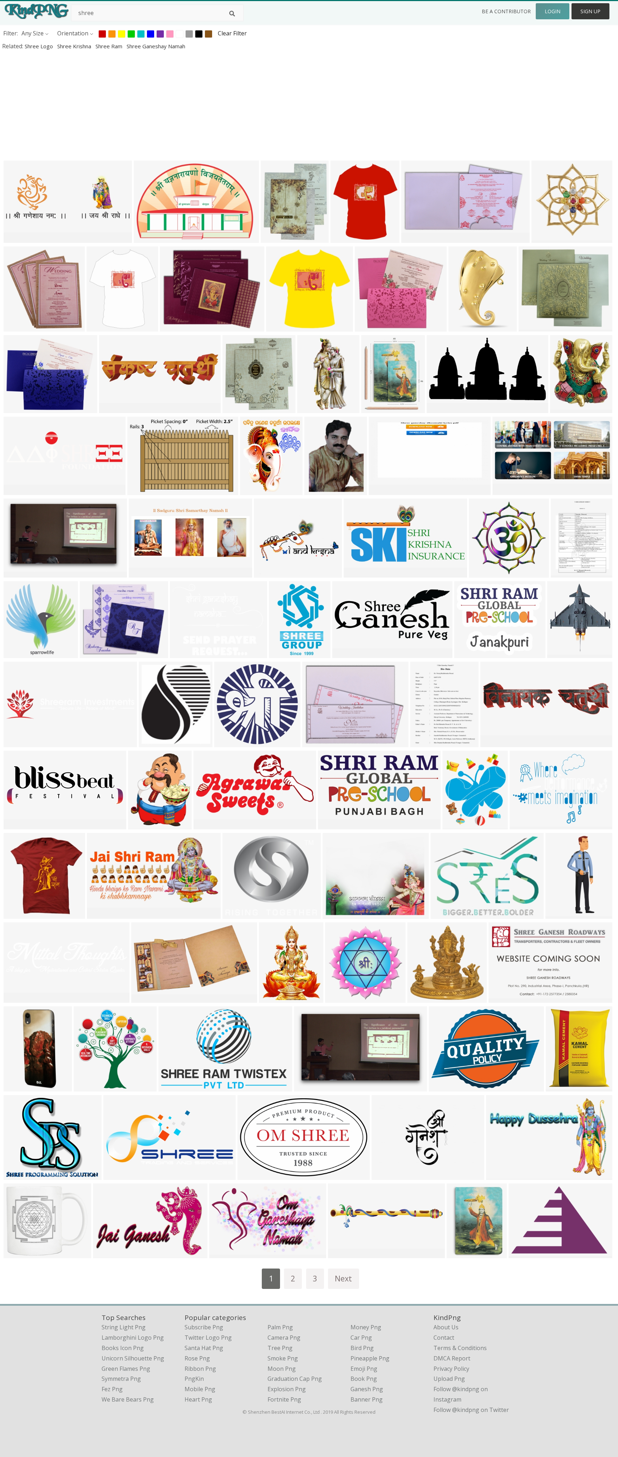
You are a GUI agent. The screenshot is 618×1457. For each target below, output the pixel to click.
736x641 (236, 914)
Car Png (361, 1337)
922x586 (172, 1086)
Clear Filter (232, 33)
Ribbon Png (200, 1369)
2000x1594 (470, 653)
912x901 (545, 238)
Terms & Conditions (460, 1348)
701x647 (368, 326)
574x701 (374, 408)
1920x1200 (502, 1175)
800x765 (183, 653)
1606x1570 (282, 326)
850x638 (385, 1175)
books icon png (123, 1348)
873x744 (17, 1175)
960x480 (341, 1253)
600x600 (560, 653)
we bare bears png (128, 1399)
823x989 (563, 408)
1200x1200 (339, 914)
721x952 (318, 490)
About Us (445, 1327)
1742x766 (347, 653)
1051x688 (148, 238)
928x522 (415, 238)
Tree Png (280, 1348)
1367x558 (143, 572)
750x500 (522, 1253)
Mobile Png (200, 1389)
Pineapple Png (369, 1358)
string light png (124, 1327)
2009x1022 (334, 824)
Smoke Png (283, 1358)
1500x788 (463, 326)
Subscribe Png (204, 1327)
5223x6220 (346, 238)
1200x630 (383, 490)
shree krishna (75, 46)
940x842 (267, 572)
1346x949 (524, 824)
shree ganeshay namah (156, 46)
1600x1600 (485, 572)
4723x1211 (20, 742)
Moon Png (282, 1369)
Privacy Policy (451, 1369)
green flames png (126, 1369)
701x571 (173, 326)
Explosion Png (287, 1389)
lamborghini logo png (133, 1337)
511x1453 (560, 914)
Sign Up (590, 11)
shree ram (109, 46)
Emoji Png (363, 1369)
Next (343, 1278)
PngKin (194, 1379)
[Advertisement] (214, 105)
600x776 (564, 572)
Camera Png (284, 1337)
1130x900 (503, 998)
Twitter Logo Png (208, 1337)
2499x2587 (20, 653)
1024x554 (208, 824)
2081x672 (18, 490)
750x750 (338, 998)
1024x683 (445, 914)
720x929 (272, 998)
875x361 (117, 1175)
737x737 (100, 914)
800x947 (456, 824)
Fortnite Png (284, 1399)
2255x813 (18, 238)
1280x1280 (115, 408)
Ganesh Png (366, 1389)
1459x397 (18, 998)
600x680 (460, 1253)
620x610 (87, 1086)
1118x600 (441, 408)
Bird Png (362, 1348)
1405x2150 (285, 653)
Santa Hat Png (204, 1348)
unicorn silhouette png (133, 1358)
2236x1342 (360, 572)
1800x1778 (230, 742)
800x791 (532, 326)
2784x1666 (310, 1086)
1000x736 (443, 1086)
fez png (112, 1389)
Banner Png (366, 1399)
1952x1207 (253, 1175)
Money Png (365, 1327)
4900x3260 (147, 998)
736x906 (141, 824)
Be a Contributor (506, 11)
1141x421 (18, 824)
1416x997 (142, 490)
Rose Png (197, 1358)
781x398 (506, 490)
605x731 (274, 238)
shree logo (39, 46)
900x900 (421, 998)
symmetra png (121, 1379)
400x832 (310, 408)
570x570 (93, 653)
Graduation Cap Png (295, 1379)
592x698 (236, 408)
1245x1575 (256, 490)
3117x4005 (562, 1086)
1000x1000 (20, 914)
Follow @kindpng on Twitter (471, 1410)
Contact (443, 1337)
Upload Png (449, 1379)
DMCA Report (451, 1358)
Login (552, 11)
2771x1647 (20, 572)
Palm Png (280, 1327)
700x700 (17, 326)
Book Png (363, 1379)
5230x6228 (103, 326)
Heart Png (198, 1399)
